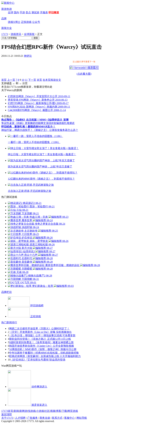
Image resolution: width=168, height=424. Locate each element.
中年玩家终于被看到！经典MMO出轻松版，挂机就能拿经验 (44, 352)
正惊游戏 (26, 22)
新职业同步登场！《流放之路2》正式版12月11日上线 (40, 338)
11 (26, 79)
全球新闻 (29, 34)
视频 (52, 411)
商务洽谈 (45, 417)
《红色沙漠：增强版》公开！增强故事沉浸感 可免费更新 (42, 335)
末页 (39, 79)
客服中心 (69, 417)
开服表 (44, 12)
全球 (10, 12)
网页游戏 (72, 411)
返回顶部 (6, 414)
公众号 (36, 22)
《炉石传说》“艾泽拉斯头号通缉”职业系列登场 (37, 359)
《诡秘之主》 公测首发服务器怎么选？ (55, 130)
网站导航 (81, 417)
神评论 (28, 55)
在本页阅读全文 (52, 79)
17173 (4, 34)
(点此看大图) (84, 73)
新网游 (23, 411)
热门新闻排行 (9, 322)
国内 (16, 12)
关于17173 (7, 417)
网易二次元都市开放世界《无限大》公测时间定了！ (39, 328)
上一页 (11, 79)
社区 (47, 411)
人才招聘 (20, 417)
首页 (4, 79)
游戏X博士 (14, 22)
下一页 (32, 79)
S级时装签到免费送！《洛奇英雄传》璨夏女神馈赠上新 (41, 342)
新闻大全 (6, 28)
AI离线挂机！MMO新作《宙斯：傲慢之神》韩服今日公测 (42, 349)
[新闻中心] (7, 2)
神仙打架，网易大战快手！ (17, 130)
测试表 (35, 12)
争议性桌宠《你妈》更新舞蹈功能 (21, 123)
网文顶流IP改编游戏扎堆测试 (57, 123)
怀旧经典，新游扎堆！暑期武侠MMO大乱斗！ (28, 126)
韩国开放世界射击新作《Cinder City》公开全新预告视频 (41, 345)
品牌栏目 (6, 292)
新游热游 (6, 9)
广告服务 (32, 417)
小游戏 (40, 411)
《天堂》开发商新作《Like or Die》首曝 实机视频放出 (40, 332)
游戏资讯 (16, 34)
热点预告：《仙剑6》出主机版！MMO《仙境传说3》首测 (35, 119)
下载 (64, 411)
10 (23, 79)
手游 (22, 12)
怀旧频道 (54, 12)
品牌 (4, 18)
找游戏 (32, 411)
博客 (58, 411)
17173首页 (7, 411)
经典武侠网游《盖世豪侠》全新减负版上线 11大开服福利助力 (45, 356)
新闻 (16, 411)
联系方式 (57, 417)
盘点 (28, 12)
